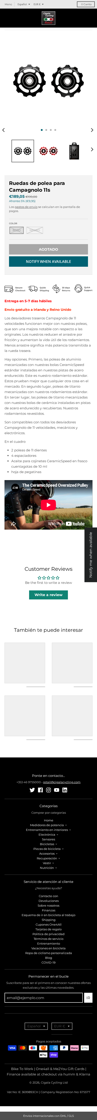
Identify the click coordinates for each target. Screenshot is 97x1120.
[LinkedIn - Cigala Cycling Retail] (64, 790)
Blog (48, 958)
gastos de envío (26, 207)
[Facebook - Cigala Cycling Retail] (40, 790)
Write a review (48, 595)
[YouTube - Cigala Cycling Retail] (56, 790)
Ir (88, 998)
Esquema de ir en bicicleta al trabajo (48, 915)
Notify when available (48, 261)
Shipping (48, 920)
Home (48, 820)
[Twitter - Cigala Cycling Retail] (32, 790)
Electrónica (47, 834)
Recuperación (47, 858)
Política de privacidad (48, 934)
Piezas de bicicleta (47, 849)
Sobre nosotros (48, 905)
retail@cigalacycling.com (62, 782)
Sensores (48, 839)
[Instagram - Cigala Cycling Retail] (48, 790)
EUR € (37, 4)
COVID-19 (48, 962)
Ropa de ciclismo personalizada (48, 953)
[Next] (92, 130)
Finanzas (48, 910)
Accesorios (47, 853)
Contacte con (48, 896)
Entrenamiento (48, 943)
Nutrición (47, 868)
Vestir (47, 863)
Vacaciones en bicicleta (48, 948)
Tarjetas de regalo (48, 929)
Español (22, 4)
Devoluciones (49, 901)
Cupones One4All (49, 924)
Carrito (86, 4)
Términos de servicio (48, 939)
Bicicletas (47, 844)
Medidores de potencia (47, 825)
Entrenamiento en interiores (47, 830)
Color (13, 223)
